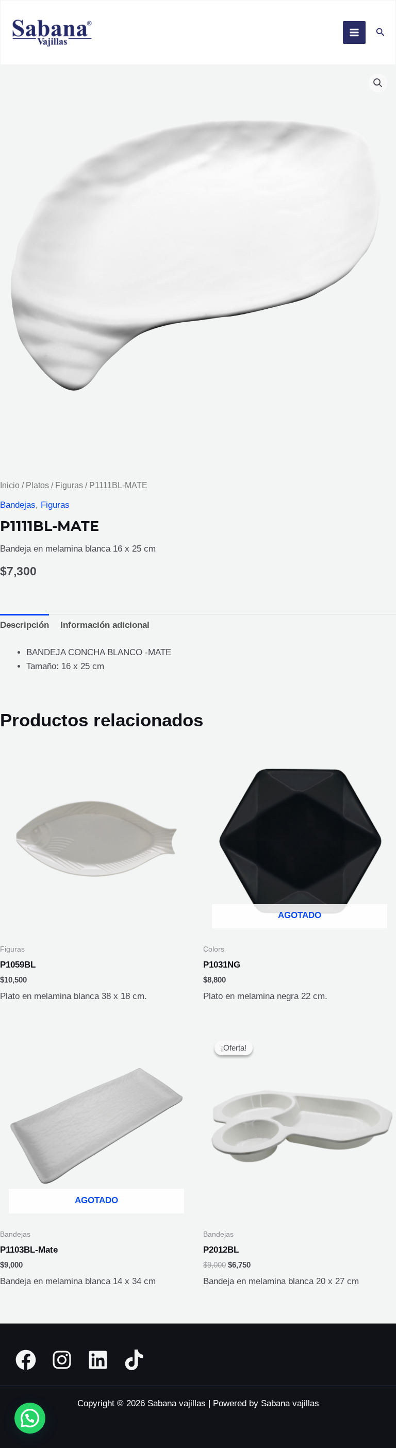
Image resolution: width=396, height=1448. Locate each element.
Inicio (10, 485)
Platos (37, 485)
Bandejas (18, 505)
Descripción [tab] (24, 625)
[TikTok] (134, 1360)
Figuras (69, 485)
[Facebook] (25, 1360)
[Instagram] (62, 1360)
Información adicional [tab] (105, 625)
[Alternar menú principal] (354, 32)
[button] (380, 32)
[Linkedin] (98, 1360)
